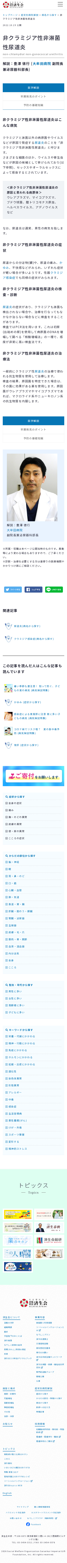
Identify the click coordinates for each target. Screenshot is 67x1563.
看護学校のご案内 (44, 1441)
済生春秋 (8, 1463)
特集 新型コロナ (11, 1472)
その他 (7, 1411)
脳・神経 (13, 862)
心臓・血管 (15, 890)
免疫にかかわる (17, 1050)
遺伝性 (12, 1071)
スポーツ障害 (16, 1134)
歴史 (6, 1331)
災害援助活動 (42, 1343)
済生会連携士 (42, 1339)
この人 (7, 1458)
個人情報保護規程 (42, 1506)
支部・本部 (9, 1416)
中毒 (11, 1099)
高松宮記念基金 (43, 1348)
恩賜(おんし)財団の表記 (15, 1349)
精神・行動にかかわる (21, 1043)
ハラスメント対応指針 (16, 1512)
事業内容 (40, 1317)
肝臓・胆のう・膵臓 (20, 911)
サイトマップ (23, 1506)
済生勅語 (8, 1340)
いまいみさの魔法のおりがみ (17, 1467)
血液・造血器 (16, 946)
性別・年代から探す (20, 985)
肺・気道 (13, 897)
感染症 (12, 1106)
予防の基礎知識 (33, 105)
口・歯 (12, 883)
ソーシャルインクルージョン (17, 1481)
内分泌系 (13, 953)
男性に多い (15, 991)
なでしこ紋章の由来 (13, 1345)
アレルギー (15, 1092)
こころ (12, 967)
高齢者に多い (16, 1005)
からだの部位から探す (22, 855)
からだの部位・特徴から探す (49, 1398)
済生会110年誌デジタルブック (18, 1358)
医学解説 (33, 87)
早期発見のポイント (33, 96)
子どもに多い (16, 1012)
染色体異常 (15, 1078)
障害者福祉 (9, 1407)
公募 (38, 1381)
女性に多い (15, 998)
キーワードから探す (20, 1030)
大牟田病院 (42, 63)
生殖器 (12, 925)
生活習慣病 (15, 1113)
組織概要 (8, 1327)
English (7, 1493)
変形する (13, 1141)
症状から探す (16, 796)
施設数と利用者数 (44, 1322)
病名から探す (42, 1402)
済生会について (11, 1317)
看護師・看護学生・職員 (47, 1436)
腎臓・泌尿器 (16, 918)
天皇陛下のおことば (13, 1336)
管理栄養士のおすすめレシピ (17, 1476)
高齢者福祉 (9, 1402)
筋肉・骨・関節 (17, 939)
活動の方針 (9, 1322)
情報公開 (40, 1376)
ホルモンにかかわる (20, 1057)
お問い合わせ (16, 1518)
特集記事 (40, 1411)
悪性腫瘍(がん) (17, 1120)
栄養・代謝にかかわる (21, 1036)
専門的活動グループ (45, 1372)
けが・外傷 (15, 1127)
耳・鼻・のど (16, 876)
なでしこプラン (43, 1334)
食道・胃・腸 (16, 904)
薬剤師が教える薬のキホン (16, 1454)
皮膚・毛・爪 (16, 932)
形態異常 (13, 1085)
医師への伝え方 (43, 1407)
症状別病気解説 (43, 1388)
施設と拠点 (9, 1388)
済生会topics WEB (13, 1485)
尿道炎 (39, 142)
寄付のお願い (42, 1352)
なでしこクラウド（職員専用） (41, 1518)
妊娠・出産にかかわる (21, 1064)
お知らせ (8, 1423)
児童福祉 (8, 1398)
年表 (6, 1354)
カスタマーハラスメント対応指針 (46, 1512)
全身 (11, 960)
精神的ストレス (17, 1148)
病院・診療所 (10, 1394)
